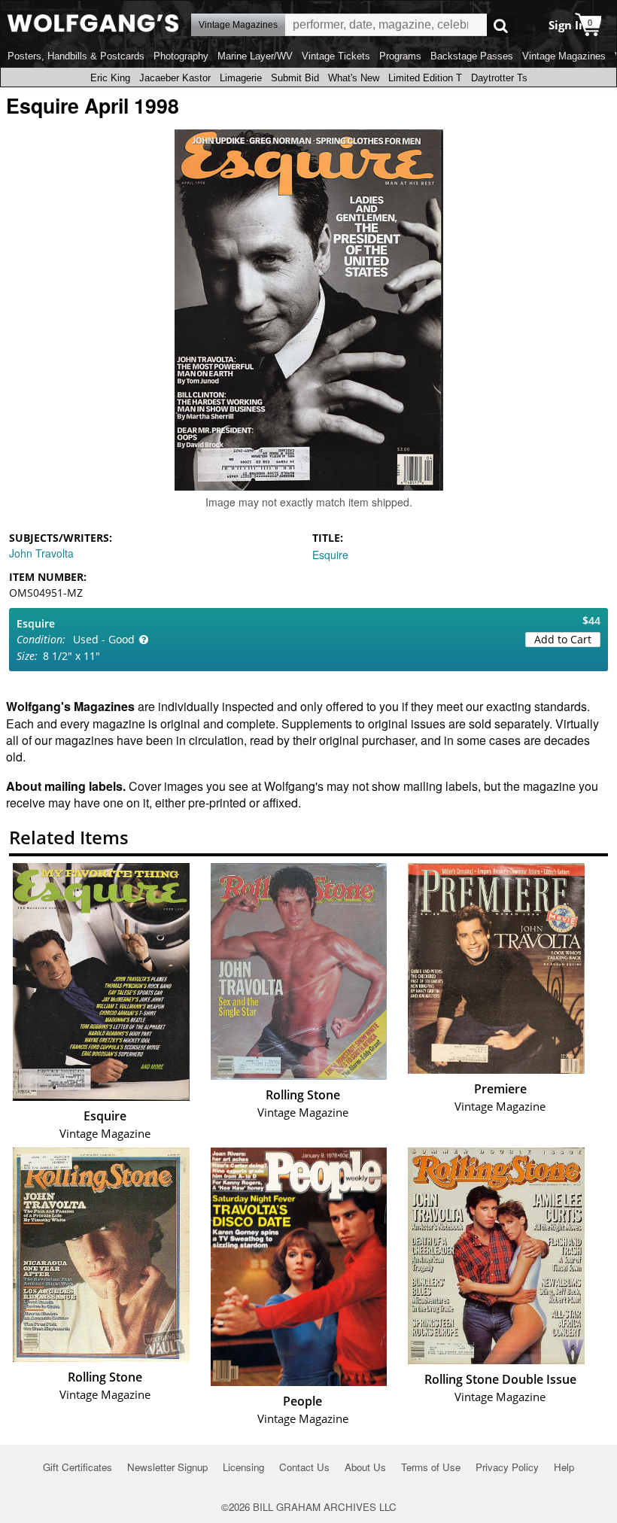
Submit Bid (295, 78)
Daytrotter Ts (499, 78)
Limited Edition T (425, 78)
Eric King (110, 78)
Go (501, 25)
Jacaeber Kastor (175, 78)
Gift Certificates (77, 1467)
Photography (180, 56)
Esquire (330, 554)
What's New (353, 78)
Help (564, 1467)
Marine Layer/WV (255, 56)
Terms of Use (430, 1467)
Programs (400, 56)
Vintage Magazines (564, 56)
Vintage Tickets (336, 56)
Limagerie (241, 78)
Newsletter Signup (167, 1467)
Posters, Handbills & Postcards (76, 56)
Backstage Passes (471, 56)
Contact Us (304, 1467)
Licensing (243, 1467)
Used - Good (104, 639)
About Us (365, 1467)
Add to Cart (562, 639)
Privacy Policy (507, 1467)
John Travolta (41, 553)
